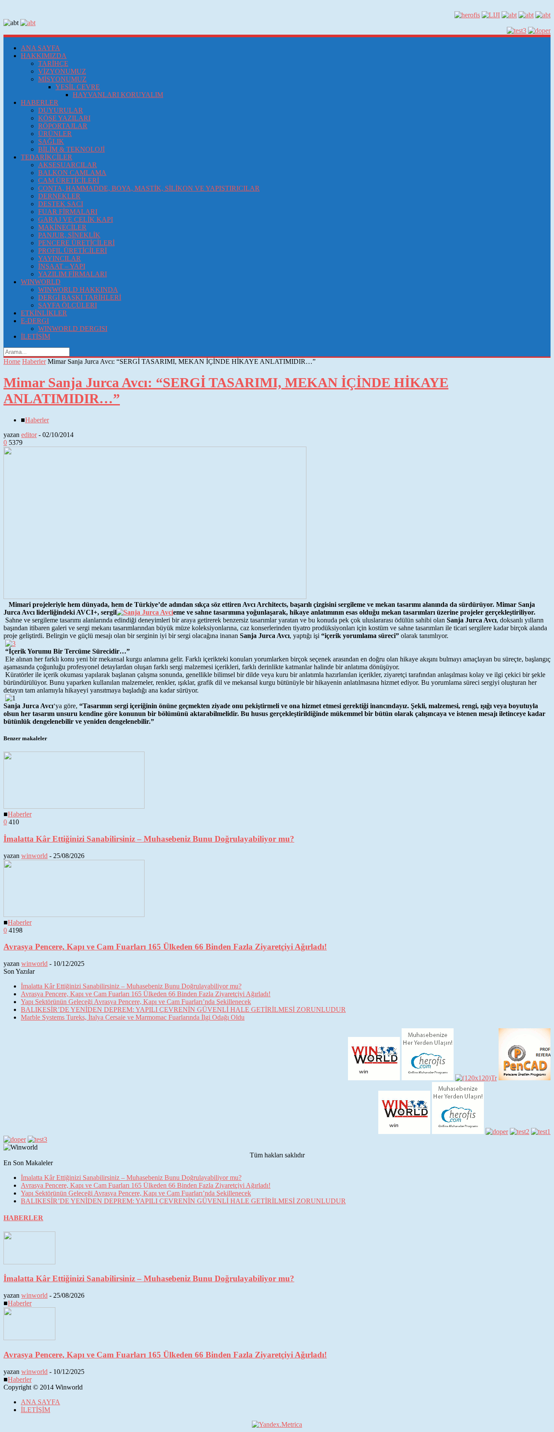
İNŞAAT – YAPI (61, 266)
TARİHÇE (53, 63)
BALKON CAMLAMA (72, 172)
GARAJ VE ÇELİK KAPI (75, 219)
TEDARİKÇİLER (46, 157)
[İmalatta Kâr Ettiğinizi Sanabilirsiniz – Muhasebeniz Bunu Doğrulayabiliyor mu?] (74, 806)
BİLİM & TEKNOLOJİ (71, 149)
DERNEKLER (59, 196)
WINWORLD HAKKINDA (78, 289)
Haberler (34, 361)
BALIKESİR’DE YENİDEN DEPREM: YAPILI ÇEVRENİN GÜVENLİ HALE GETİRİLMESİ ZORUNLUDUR (183, 1009)
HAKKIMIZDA (44, 55)
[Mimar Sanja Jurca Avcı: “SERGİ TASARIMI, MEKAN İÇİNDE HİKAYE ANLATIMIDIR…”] (154, 596)
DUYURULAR (60, 110)
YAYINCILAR (59, 258)
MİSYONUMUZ (62, 79)
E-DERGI (35, 320)
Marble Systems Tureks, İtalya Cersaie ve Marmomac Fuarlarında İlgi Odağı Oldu (133, 1017)
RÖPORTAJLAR (62, 126)
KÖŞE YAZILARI (64, 118)
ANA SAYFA (40, 48)
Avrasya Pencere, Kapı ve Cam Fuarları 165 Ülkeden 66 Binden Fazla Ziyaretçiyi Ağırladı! (165, 946)
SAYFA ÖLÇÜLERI (67, 305)
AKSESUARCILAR (67, 164)
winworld (34, 855)
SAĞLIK (51, 141)
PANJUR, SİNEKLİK (69, 235)
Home (11, 361)
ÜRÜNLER (55, 133)
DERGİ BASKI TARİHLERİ (79, 297)
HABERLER (39, 102)
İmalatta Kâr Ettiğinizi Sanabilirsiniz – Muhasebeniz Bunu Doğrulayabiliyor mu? (148, 838)
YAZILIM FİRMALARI (72, 274)
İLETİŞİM (35, 336)
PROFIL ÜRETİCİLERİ (72, 250)
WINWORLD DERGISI (72, 328)
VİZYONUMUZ (62, 71)
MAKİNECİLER (62, 227)
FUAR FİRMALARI (67, 211)
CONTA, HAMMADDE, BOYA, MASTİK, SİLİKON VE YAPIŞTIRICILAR (149, 188)
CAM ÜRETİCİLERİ (68, 180)
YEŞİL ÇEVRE (77, 87)
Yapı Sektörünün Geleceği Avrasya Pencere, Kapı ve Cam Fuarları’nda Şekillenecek (136, 1001)
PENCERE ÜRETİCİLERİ (76, 242)
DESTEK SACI (60, 203)
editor (29, 434)
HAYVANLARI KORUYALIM (118, 94)
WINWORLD (41, 281)
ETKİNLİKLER (44, 313)
